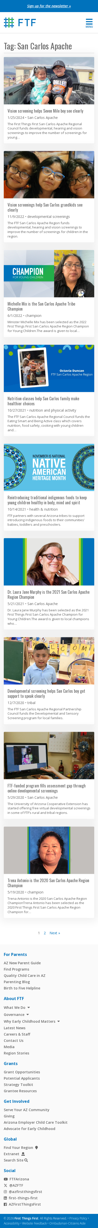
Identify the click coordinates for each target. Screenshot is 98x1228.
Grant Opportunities (22, 1072)
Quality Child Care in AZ (24, 975)
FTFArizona (19, 1179)
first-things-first (23, 1198)
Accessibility (12, 1223)
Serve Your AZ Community (27, 1109)
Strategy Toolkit (18, 1084)
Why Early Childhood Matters (29, 1021)
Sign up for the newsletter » (49, 6)
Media (9, 1046)
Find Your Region (18, 1147)
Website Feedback (34, 1223)
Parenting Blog (17, 981)
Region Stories (16, 1053)
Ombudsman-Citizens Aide (67, 1223)
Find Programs (16, 969)
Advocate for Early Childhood (29, 1128)
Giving (9, 1116)
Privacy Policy (78, 1218)
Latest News (14, 1027)
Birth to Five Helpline (22, 988)
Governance (14, 1014)
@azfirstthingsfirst (25, 1191)
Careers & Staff (17, 1034)
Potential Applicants (22, 1078)
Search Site (13, 1160)
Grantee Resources (20, 1090)
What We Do (14, 1007)
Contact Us (13, 1040)
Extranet (11, 1153)
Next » (55, 933)
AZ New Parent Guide (22, 962)
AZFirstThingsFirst (25, 1204)
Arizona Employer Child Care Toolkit (36, 1122)
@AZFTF (16, 1185)
